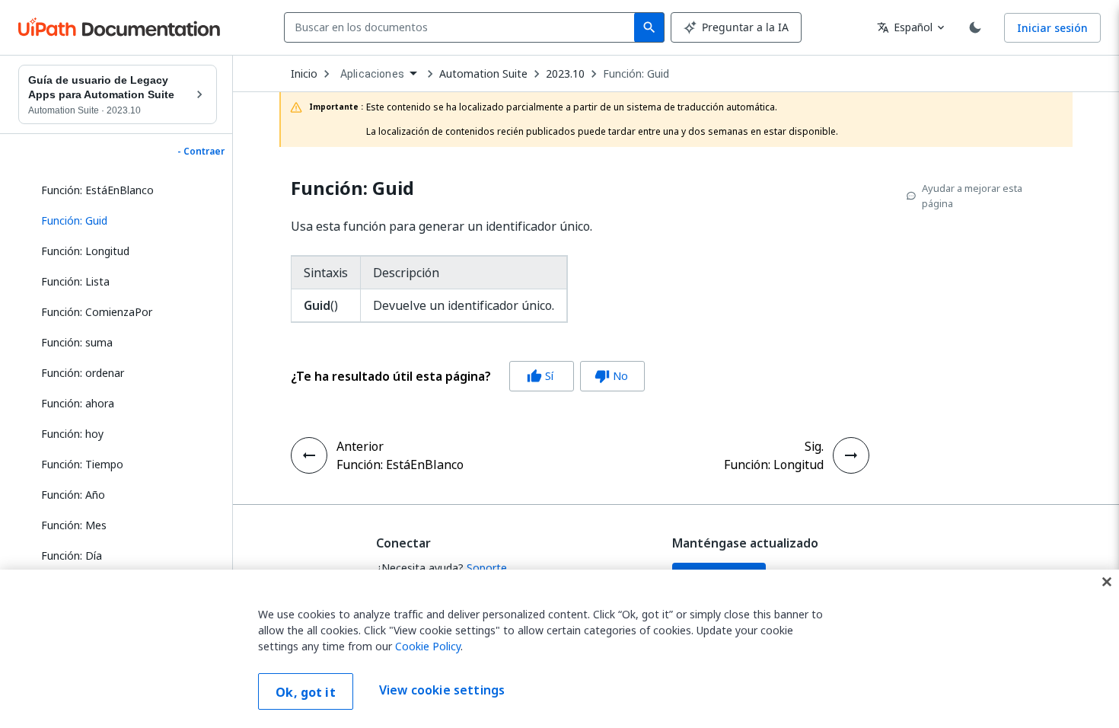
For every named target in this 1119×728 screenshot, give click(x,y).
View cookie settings (442, 690)
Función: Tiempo (82, 464)
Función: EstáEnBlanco (97, 190)
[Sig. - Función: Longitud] (851, 455)
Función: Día (71, 556)
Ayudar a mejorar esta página (972, 195)
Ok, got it (306, 692)
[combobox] (462, 27)
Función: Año (73, 495)
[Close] (1106, 581)
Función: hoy (72, 434)
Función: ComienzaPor (96, 312)
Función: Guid (636, 74)
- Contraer (201, 151)
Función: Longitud (85, 251)
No (611, 376)
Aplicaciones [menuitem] (372, 74)
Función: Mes (74, 525)
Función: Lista (75, 281)
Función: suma (77, 342)
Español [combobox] (904, 27)
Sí (540, 376)
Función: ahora (77, 403)
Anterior (360, 446)
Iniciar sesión (1052, 28)
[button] (123, 221)
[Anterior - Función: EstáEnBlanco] (309, 455)
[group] (468, 376)
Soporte (487, 568)
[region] (559, 649)
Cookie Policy (428, 646)
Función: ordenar (82, 373)
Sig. (814, 446)
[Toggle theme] (975, 27)
